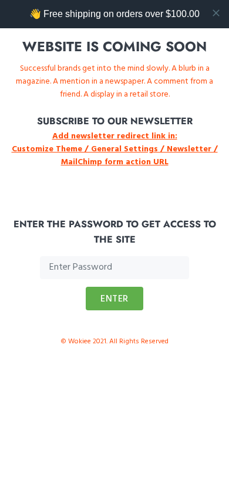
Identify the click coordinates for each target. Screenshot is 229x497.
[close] (216, 13)
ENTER (114, 299)
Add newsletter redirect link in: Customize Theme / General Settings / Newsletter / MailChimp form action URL (115, 149)
